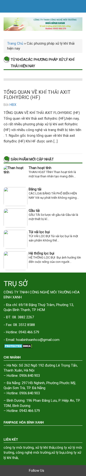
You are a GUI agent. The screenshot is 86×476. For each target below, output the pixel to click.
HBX (13, 105)
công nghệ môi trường (33, 452)
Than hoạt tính (40, 168)
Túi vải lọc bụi (39, 232)
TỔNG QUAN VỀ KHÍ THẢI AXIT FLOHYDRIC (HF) (37, 94)
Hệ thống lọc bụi (41, 253)
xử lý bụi (57, 452)
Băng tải (35, 189)
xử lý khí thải (44, 447)
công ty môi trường (19, 447)
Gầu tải (34, 210)
